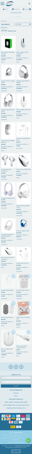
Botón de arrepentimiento (16, 442)
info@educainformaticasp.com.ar (16, 408)
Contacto (16, 393)
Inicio (12, 16)
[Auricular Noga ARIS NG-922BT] (8, 100)
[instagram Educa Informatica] (11, 367)
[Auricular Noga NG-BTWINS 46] (8, 160)
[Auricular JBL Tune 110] (23, 254)
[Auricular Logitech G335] (23, 223)
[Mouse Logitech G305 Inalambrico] (23, 43)
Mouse (2, 62)
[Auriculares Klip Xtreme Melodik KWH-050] (8, 225)
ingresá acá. (16, 439)
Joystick (18, 327)
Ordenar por (4, 21)
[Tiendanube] (16, 433)
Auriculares (4, 91)
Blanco (3, 30)
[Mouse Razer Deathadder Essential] (8, 43)
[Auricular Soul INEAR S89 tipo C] (23, 129)
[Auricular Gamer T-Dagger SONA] (8, 72)
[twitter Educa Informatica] (21, 367)
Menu (16, 396)
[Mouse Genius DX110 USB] (23, 160)
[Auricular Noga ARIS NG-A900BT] (23, 72)
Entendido (16, 451)
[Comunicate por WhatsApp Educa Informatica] (28, 440)
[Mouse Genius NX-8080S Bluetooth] (8, 130)
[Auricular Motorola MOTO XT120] (23, 193)
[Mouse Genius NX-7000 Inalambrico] (8, 251)
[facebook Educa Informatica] (16, 367)
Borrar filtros (12, 31)
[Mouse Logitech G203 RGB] (23, 100)
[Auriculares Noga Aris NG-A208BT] (8, 189)
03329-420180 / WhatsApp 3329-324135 (16, 402)
